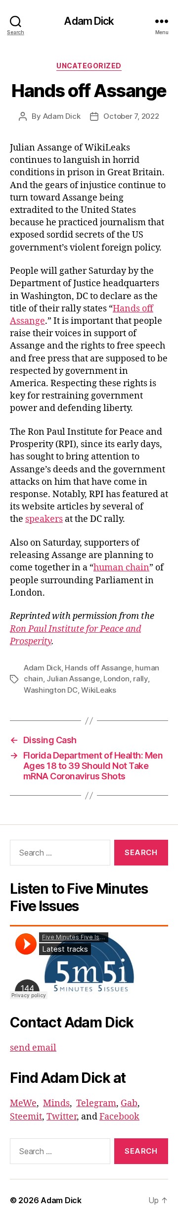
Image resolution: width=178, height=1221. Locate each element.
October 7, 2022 (131, 116)
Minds (56, 1103)
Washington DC (51, 690)
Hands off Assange (98, 667)
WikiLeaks (98, 690)
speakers (44, 519)
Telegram (96, 1103)
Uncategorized (89, 65)
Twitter (61, 1116)
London (116, 678)
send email (33, 1048)
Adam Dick (89, 21)
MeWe (23, 1103)
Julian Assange (72, 678)
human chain (121, 567)
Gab (129, 1103)
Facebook (119, 1116)
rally (140, 678)
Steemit (26, 1116)
